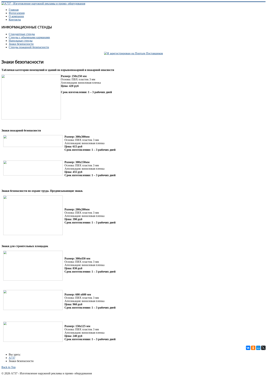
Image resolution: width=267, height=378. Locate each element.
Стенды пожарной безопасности (29, 47)
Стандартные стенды (22, 34)
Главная (14, 9)
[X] (263, 348)
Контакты (15, 19)
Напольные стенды (21, 40)
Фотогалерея (17, 13)
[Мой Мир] (258, 348)
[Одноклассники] (253, 348)
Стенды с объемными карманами (29, 37)
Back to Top (8, 367)
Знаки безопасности (21, 43)
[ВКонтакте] (248, 348)
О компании (16, 16)
